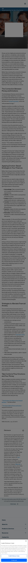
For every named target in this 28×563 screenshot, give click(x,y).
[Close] (26, 541)
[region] (14, 551)
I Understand (14, 560)
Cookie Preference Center (13, 555)
